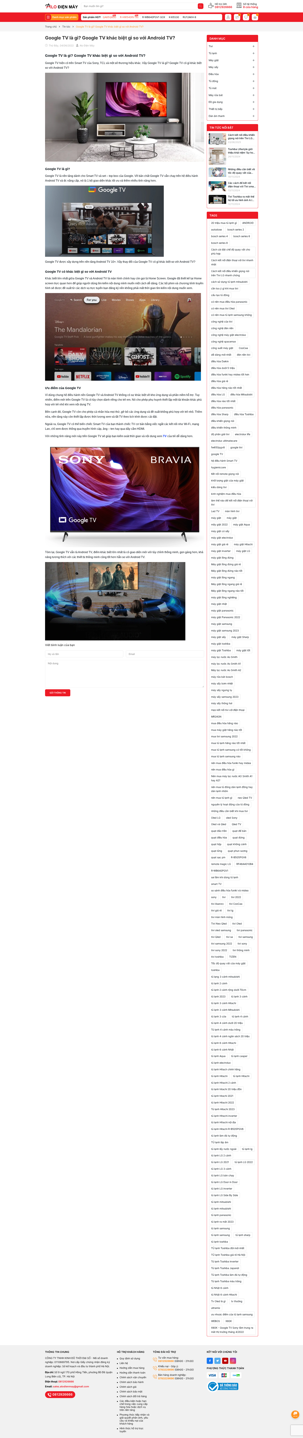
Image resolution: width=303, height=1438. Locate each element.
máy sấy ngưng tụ (221, 690)
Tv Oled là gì (218, 1301)
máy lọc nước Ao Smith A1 (226, 663)
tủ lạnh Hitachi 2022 (222, 1102)
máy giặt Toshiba (221, 650)
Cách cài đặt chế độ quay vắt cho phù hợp (230, 251)
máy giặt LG (243, 550)
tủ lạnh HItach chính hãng (225, 1069)
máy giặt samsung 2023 (225, 630)
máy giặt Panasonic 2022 (225, 617)
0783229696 (166, 1369)
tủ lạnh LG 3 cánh (221, 1168)
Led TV (215, 511)
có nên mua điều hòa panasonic (229, 301)
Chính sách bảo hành (132, 1382)
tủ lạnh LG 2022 (244, 1162)
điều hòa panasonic (222, 407)
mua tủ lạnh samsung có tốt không (231, 749)
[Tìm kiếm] (200, 6)
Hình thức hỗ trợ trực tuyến (131, 1430)
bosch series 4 (219, 236)
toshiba (215, 969)
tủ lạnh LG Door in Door (224, 1182)
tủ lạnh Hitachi (241, 1076)
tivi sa (229, 936)
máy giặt (232, 517)
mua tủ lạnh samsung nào (225, 756)
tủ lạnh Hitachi (219, 1076)
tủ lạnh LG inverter (221, 1188)
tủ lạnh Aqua (218, 1056)
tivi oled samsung (221, 930)
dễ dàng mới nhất (221, 354)
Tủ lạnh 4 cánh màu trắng (225, 1029)
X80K (228, 1321)
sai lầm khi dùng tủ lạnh (224, 877)
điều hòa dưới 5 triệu (223, 367)
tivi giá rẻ (216, 910)
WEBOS (215, 1321)
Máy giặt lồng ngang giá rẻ (226, 584)
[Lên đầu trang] (296, 1405)
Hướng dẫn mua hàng (132, 1367)
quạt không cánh (237, 844)
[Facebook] (210, 1361)
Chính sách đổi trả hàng (133, 1396)
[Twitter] (217, 1361)
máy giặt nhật (219, 603)
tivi (223, 897)
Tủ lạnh (213, 53)
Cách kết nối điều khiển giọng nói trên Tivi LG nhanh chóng (230, 273)
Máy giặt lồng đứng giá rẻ (226, 564)
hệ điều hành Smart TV (224, 460)
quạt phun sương (237, 850)
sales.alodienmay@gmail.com (71, 1386)
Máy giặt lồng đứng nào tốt (226, 570)
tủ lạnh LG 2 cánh (221, 1155)
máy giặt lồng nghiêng (224, 597)
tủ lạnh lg (247, 1148)
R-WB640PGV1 (219, 870)
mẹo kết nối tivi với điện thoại (227, 709)
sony (214, 897)
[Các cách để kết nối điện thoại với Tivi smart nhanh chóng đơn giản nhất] (217, 185)
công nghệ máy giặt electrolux (228, 334)
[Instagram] (233, 1361)
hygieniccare (218, 467)
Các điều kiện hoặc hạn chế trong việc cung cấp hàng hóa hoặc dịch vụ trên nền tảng (134, 1405)
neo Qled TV (245, 797)
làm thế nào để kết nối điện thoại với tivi (231, 502)
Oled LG (215, 817)
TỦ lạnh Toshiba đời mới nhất (227, 1248)
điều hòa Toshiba (244, 414)
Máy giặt (214, 60)
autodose (216, 229)
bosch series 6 (241, 236)
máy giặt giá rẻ (219, 544)
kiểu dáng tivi (219, 487)
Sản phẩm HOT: (92, 17)
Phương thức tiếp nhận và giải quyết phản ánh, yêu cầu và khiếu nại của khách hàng (134, 1419)
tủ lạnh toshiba (219, 1241)
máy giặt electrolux (222, 537)
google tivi (236, 447)
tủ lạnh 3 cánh (239, 996)
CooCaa (243, 347)
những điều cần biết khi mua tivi (229, 811)
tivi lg (230, 910)
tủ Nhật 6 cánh (219, 1287)
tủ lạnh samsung (220, 1228)
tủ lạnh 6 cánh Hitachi (223, 1042)
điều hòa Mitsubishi (241, 394)
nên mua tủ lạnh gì (221, 797)
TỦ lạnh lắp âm (219, 1142)
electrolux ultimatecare (224, 440)
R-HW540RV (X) (129, 17)
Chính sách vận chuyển (133, 1377)
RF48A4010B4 (244, 863)
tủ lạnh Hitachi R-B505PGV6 (227, 1128)
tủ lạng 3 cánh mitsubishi (225, 976)
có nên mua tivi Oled (223, 308)
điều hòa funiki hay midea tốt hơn (230, 374)
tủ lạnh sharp (242, 1234)
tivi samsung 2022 (221, 943)
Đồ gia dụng (216, 101)
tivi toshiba (217, 956)
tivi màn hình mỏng (222, 917)
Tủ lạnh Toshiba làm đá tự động (229, 1274)
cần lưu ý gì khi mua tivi (224, 288)
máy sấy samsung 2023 (224, 696)
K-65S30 (174, 17)
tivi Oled (237, 923)
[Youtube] (225, 1361)
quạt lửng (216, 850)
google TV (217, 454)
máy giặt (216, 517)
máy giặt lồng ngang (223, 577)
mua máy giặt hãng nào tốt (226, 729)
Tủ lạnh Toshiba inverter (224, 1261)
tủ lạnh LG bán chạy (222, 1175)
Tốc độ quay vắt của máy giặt (228, 963)
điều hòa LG (218, 394)
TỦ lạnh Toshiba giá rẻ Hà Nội (228, 1254)
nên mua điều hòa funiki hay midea (231, 763)
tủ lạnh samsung (220, 1234)
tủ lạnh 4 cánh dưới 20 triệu (227, 1022)
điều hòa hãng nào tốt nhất (226, 387)
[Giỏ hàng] (255, 17)
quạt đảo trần (219, 830)
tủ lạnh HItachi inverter (224, 1115)
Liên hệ (124, 1363)
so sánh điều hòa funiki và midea (229, 890)
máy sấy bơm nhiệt (222, 683)
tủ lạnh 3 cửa (218, 1016)
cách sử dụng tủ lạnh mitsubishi (229, 281)
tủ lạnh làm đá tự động (224, 1135)
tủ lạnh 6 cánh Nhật (222, 1049)
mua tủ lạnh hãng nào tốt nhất (228, 743)
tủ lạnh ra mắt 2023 (222, 1221)
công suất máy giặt (222, 347)
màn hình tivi (232, 511)
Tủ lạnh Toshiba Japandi (225, 1268)
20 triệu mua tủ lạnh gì (224, 222)
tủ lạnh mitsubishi (221, 1201)
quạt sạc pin (218, 857)
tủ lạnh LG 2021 (220, 1162)
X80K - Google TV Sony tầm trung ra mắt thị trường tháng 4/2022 (232, 1329)
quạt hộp (216, 844)
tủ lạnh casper (239, 1056)
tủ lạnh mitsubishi (221, 1208)
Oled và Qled (218, 824)
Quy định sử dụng (130, 1358)
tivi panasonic (244, 930)
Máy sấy (213, 67)
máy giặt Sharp (240, 636)
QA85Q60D (109, 17)
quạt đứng (239, 837)
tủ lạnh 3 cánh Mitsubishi (225, 1009)
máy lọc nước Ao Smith (224, 656)
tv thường (236, 1301)
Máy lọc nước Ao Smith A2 (226, 670)
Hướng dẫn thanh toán (132, 1372)
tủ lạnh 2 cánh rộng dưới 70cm (228, 989)
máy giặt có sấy (220, 531)
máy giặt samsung (221, 623)
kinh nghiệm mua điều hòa (226, 493)
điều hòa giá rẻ (219, 381)
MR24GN (216, 716)
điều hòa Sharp (219, 414)
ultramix (215, 1307)
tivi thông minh (241, 950)
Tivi (211, 46)
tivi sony (242, 943)
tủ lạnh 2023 (218, 996)
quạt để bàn (239, 830)
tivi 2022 (236, 897)
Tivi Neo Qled (219, 923)
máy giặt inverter (221, 550)
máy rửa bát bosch (222, 676)
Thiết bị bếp (216, 108)
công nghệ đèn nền (222, 328)
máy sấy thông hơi (221, 703)
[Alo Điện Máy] (61, 6)
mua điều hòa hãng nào (224, 723)
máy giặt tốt (243, 650)
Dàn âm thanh (217, 115)
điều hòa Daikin (220, 361)
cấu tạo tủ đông (220, 295)
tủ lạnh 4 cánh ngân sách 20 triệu (230, 1036)
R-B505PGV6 (238, 857)
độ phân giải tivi (220, 434)
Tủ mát (213, 88)
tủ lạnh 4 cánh (240, 1016)
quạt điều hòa (219, 837)
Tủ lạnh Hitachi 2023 (223, 1109)
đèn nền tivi (243, 354)
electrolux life (242, 434)
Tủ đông (213, 81)
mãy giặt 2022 (219, 524)
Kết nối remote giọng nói (225, 473)
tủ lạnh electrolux (221, 1062)
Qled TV (236, 824)
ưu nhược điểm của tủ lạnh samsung (232, 1314)
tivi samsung (245, 936)
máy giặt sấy (218, 636)
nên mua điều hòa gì (222, 769)
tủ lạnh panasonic (221, 1214)
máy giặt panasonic (222, 610)
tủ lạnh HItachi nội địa (223, 1122)
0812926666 (223, 7)
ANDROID (248, 222)
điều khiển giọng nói (222, 420)
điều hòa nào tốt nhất (223, 401)
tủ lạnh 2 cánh (219, 983)
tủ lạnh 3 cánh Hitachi (223, 1003)
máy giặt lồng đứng (222, 557)
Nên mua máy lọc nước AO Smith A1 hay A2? (231, 778)
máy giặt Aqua (241, 524)
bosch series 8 (219, 242)
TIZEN (232, 956)
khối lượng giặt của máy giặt (227, 480)
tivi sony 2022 (219, 950)
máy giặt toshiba (220, 643)
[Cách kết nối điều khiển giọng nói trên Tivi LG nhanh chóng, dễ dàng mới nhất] (217, 138)
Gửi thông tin (58, 692)
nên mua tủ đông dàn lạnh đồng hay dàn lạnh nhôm (232, 789)
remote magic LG (221, 863)
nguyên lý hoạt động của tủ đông (230, 804)
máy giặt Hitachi (243, 544)
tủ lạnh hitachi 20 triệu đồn (226, 1089)
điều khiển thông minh (223, 427)
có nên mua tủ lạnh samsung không (231, 314)
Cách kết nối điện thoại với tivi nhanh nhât (232, 262)
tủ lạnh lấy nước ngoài (223, 1148)
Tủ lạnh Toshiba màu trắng (226, 1281)
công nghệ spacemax (223, 341)
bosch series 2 (235, 229)
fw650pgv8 (218, 447)
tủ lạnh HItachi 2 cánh (223, 1082)
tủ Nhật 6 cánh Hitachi (224, 1294)
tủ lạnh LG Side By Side (224, 1195)
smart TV (216, 883)
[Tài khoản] (228, 17)
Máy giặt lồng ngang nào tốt (227, 590)
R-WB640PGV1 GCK (153, 17)
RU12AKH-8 (189, 17)
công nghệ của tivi (221, 321)
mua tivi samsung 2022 (224, 736)
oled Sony (231, 817)
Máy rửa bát (216, 95)
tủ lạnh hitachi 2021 (222, 1095)
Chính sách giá (128, 1386)
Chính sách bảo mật (131, 1391)
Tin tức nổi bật (221, 127)
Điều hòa (214, 74)
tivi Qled (216, 936)
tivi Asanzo (217, 903)
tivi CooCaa (235, 903)
